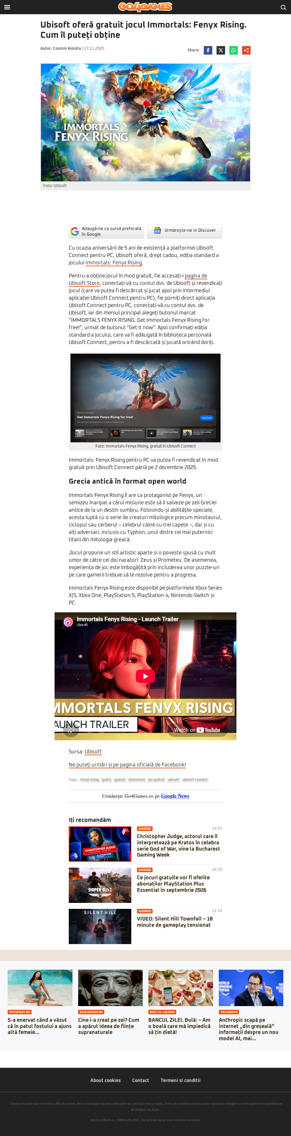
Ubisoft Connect (195, 780)
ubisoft (173, 780)
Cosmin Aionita (67, 49)
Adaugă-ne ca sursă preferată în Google (111, 232)
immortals (137, 780)
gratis (106, 780)
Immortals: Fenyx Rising (114, 263)
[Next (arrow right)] (6, 1060)
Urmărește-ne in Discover (190, 230)
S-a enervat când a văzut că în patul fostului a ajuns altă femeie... (40, 1026)
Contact (140, 1080)
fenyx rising (89, 780)
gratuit (120, 780)
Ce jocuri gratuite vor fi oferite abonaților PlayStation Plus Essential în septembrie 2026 (173, 884)
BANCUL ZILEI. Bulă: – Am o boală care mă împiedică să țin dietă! (179, 1026)
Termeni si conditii (181, 1080)
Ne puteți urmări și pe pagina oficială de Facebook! (127, 765)
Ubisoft (93, 751)
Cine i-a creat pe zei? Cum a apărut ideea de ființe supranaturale (108, 1026)
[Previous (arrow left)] (1, 1060)
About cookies (105, 1080)
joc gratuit (156, 780)
